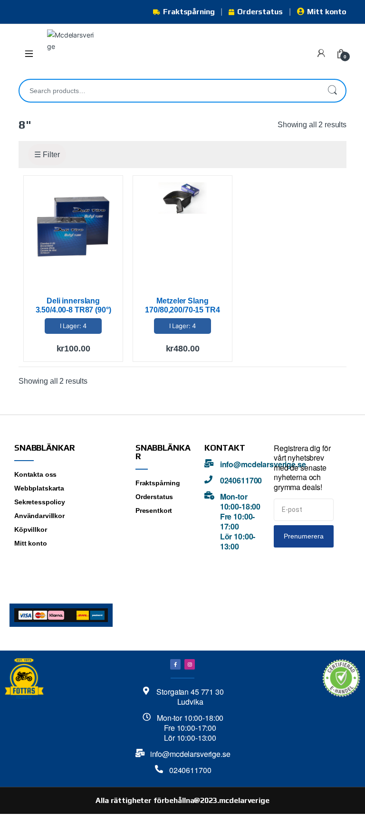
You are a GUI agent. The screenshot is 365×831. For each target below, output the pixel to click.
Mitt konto (326, 11)
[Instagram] (189, 664)
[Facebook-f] (175, 664)
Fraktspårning (188, 11)
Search (332, 91)
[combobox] (169, 91)
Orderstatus (259, 11)
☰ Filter (47, 155)
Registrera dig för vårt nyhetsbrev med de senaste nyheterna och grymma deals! (302, 468)
